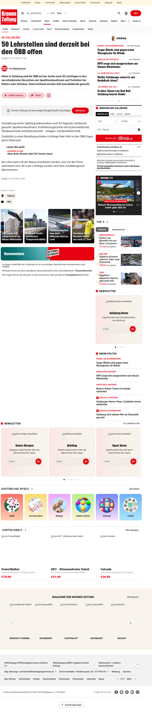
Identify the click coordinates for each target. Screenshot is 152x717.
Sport (82, 21)
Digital (114, 21)
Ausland (103, 21)
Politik (56, 21)
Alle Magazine (133, 597)
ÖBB (9, 202)
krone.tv (137, 21)
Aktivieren (80, 110)
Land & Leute (38, 29)
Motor (123, 21)
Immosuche (95, 3)
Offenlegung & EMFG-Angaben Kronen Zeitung (71, 664)
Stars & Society (70, 21)
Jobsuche (108, 3)
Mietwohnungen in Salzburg (119, 154)
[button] (129, 21)
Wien (47, 21)
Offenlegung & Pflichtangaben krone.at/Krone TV (26, 664)
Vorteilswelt (25, 3)
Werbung (116, 671)
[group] (12, 226)
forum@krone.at (73, 275)
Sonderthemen (78, 29)
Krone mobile (80, 3)
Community (50, 3)
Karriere (127, 671)
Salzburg (10, 196)
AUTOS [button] (119, 114)
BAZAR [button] (127, 114)
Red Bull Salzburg (62, 29)
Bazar (119, 3)
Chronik (26, 29)
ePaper (38, 3)
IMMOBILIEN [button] (102, 114)
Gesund (92, 21)
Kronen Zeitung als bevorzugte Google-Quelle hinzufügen (48, 110)
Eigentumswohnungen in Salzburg (119, 151)
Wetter (90, 29)
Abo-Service (10, 679)
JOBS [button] (112, 114)
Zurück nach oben (71, 705)
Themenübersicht (83, 271)
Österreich (36, 21)
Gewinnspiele (65, 3)
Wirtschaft (15, 29)
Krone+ (24, 21)
